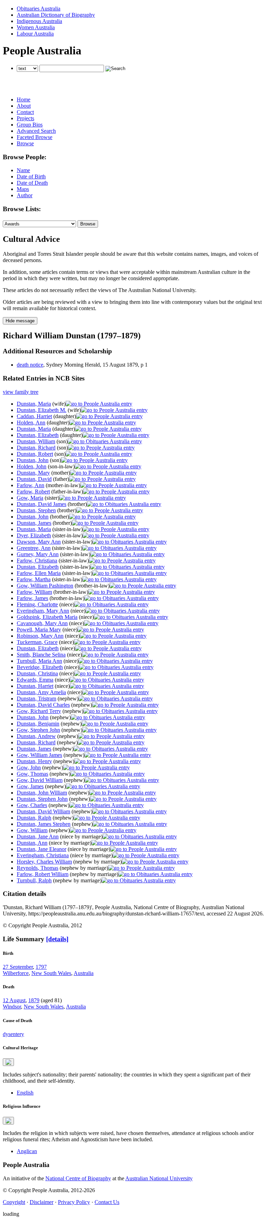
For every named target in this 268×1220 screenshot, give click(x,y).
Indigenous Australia (39, 21)
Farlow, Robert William (42, 874)
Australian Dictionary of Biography (56, 15)
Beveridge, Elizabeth (40, 667)
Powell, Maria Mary (39, 629)
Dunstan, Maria (34, 404)
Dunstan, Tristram (36, 698)
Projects (25, 118)
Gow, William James (39, 755)
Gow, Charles (32, 805)
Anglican (27, 1151)
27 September (18, 967)
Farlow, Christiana (37, 560)
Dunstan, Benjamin (38, 724)
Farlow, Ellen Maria (39, 573)
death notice (30, 365)
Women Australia (36, 27)
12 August (14, 1000)
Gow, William (32, 830)
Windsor (12, 1007)
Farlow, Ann (30, 485)
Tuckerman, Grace (37, 642)
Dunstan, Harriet (35, 686)
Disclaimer (41, 1202)
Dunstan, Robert (35, 454)
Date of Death (32, 183)
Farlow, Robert (33, 491)
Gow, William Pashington (45, 586)
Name (23, 170)
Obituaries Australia (38, 8)
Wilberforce (16, 973)
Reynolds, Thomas (37, 868)
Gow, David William (39, 780)
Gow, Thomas (32, 774)
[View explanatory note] (8, 1062)
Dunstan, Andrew (36, 736)
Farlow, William (34, 592)
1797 (41, 967)
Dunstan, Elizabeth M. (41, 410)
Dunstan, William (36, 441)
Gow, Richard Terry (39, 711)
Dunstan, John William (42, 793)
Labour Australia (35, 34)
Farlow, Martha (34, 579)
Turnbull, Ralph (34, 880)
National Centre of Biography (78, 1178)
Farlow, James (32, 598)
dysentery (13, 1034)
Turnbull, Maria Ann (39, 661)
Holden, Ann (31, 422)
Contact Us (107, 1202)
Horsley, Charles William (44, 862)
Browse (25, 143)
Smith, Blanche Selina (41, 655)
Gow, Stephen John (38, 730)
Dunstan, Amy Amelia (41, 692)
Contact (25, 112)
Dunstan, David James (41, 504)
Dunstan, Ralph (34, 818)
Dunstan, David (34, 479)
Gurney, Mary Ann (38, 554)
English (25, 1093)
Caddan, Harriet (34, 416)
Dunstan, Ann (32, 843)
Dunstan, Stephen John (42, 799)
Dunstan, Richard (36, 448)
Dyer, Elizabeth (34, 535)
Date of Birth (31, 176)
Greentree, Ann (34, 548)
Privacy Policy (74, 1202)
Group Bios (30, 125)
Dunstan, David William (43, 811)
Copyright (14, 1202)
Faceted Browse (34, 137)
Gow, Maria (30, 498)
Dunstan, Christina (37, 673)
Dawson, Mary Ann (39, 542)
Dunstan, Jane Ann (38, 836)
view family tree (20, 392)
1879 (33, 1000)
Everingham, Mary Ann (43, 611)
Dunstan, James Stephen (43, 824)
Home (23, 99)
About (24, 106)
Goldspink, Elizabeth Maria (47, 617)
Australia (84, 973)
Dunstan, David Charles (43, 705)
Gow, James (30, 786)
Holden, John (31, 466)
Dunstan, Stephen (36, 510)
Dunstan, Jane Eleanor (41, 849)
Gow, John (29, 767)
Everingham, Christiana (43, 855)
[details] (57, 939)
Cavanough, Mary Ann (42, 623)
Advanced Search (36, 131)
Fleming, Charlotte (37, 604)
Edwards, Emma (35, 680)
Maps (23, 189)
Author (24, 195)
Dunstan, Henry (34, 761)
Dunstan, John (33, 460)
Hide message (20, 320)
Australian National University (159, 1178)
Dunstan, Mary (33, 473)
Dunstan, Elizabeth (38, 435)
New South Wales (51, 973)
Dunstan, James (34, 523)
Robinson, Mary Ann (40, 636)
